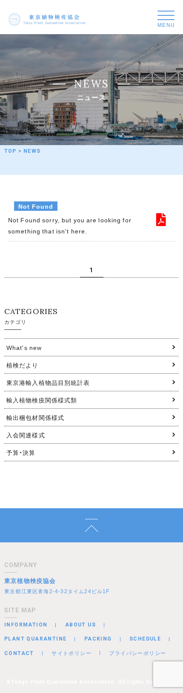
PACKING (98, 639)
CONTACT (19, 653)
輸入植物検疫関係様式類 (41, 400)
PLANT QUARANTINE (35, 639)
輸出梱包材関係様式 (35, 417)
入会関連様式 (25, 435)
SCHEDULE (145, 639)
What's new (24, 347)
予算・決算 (21, 452)
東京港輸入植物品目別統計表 (48, 382)
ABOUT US (80, 625)
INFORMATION (25, 625)
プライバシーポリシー (137, 653)
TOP (10, 151)
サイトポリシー (71, 653)
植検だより (22, 365)
